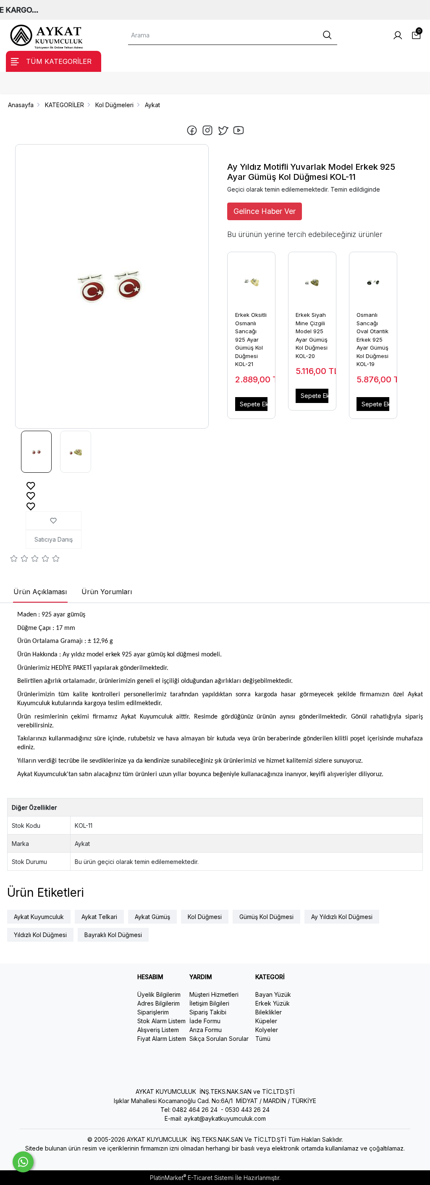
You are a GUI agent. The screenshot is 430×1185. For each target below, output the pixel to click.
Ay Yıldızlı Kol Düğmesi (341, 916)
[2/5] (19, 560)
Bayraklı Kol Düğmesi (113, 934)
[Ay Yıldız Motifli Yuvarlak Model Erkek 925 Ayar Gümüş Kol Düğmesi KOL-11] (112, 286)
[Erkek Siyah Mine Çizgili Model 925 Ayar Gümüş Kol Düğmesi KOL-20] (312, 277)
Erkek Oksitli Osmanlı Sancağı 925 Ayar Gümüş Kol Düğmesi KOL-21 (251, 339)
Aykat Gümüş (152, 916)
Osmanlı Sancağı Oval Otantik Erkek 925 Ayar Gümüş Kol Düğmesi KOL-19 (372, 339)
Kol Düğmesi (205, 916)
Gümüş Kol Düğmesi (266, 916)
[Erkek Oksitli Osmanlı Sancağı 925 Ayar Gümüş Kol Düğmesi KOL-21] (251, 277)
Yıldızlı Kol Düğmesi (40, 934)
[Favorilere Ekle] (31, 485)
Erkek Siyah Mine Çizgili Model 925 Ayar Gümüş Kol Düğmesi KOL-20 (312, 335)
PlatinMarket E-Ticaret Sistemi (191, 1177)
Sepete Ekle (253, 404)
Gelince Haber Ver (264, 211)
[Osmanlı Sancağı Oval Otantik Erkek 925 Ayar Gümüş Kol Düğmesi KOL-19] (373, 277)
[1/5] (14, 560)
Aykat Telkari (99, 916)
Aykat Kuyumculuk (39, 916)
